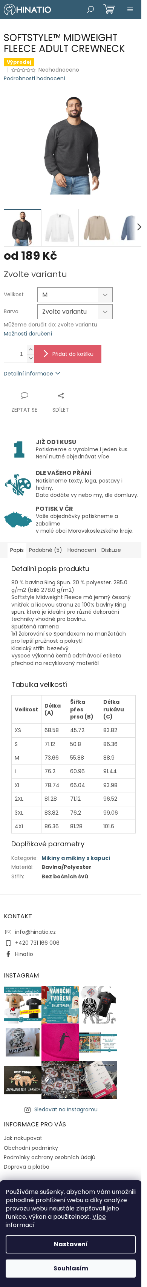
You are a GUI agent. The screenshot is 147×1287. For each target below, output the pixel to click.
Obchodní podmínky (31, 1148)
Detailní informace (28, 373)
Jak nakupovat (23, 1138)
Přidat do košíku (72, 354)
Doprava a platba (26, 1167)
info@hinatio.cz (35, 932)
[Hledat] (90, 9)
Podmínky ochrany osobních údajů (49, 1157)
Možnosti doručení (28, 333)
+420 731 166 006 (37, 943)
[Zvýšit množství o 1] (30, 349)
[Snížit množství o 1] (30, 358)
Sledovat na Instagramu (66, 1109)
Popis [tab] (17, 550)
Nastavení (71, 1244)
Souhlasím (71, 1268)
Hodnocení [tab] (81, 550)
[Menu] (130, 9)
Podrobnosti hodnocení (34, 78)
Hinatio (24, 954)
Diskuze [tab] (111, 550)
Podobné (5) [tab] (45, 550)
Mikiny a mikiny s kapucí (75, 858)
